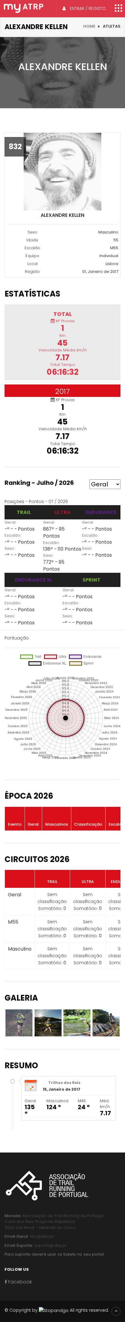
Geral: (10, 522)
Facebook (19, 1281)
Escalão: (13, 535)
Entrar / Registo (87, 8)
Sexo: (10, 548)
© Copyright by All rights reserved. (57, 1310)
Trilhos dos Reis (64, 1082)
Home (89, 26)
